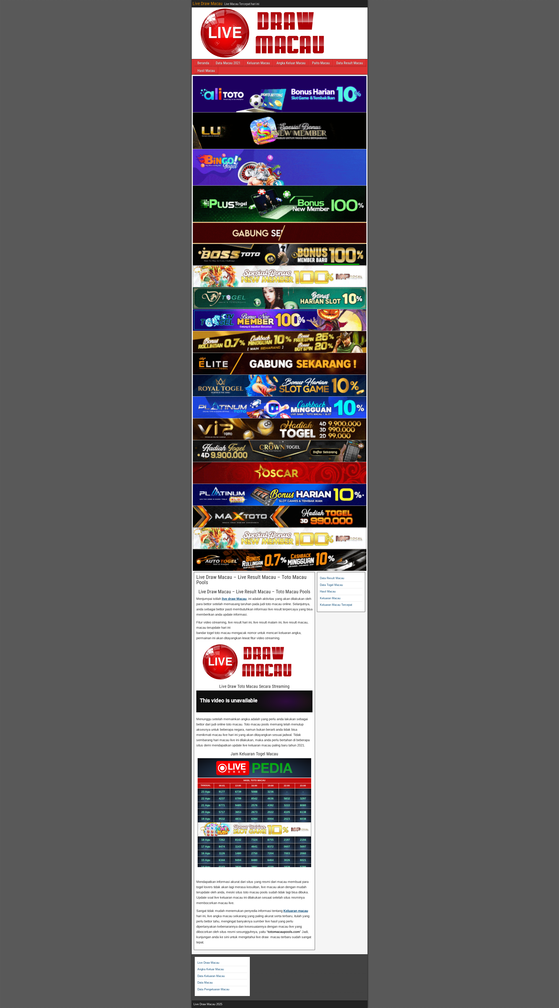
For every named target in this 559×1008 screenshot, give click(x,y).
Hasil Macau (206, 71)
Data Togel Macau (331, 585)
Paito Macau (321, 63)
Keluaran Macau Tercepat (336, 604)
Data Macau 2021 (228, 63)
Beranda (203, 63)
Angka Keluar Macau (290, 63)
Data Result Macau (349, 63)
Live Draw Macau (208, 3)
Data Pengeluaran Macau (213, 989)
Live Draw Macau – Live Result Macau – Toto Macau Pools (251, 579)
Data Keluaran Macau (211, 976)
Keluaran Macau (258, 63)
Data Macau (205, 982)
